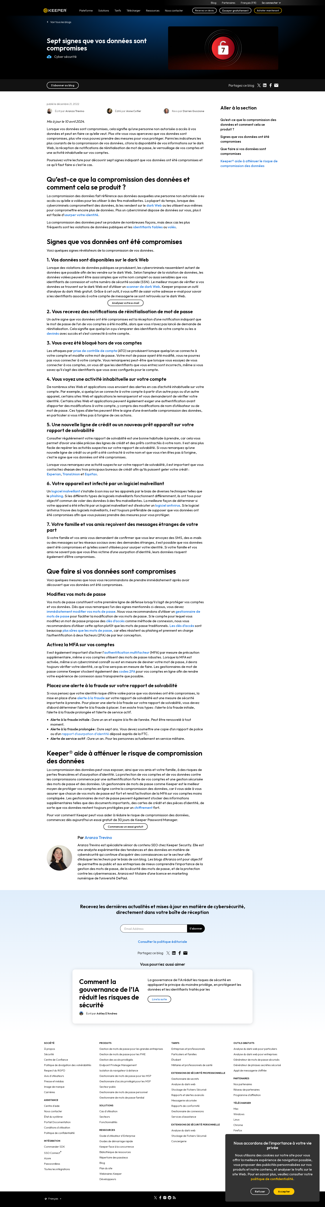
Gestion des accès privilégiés (116, 1059)
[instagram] (165, 1197)
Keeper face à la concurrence (116, 1146)
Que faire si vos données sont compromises (243, 151)
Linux (236, 1119)
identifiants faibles (148, 227)
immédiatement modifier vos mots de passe (81, 611)
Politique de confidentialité (59, 1133)
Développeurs (107, 1179)
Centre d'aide (52, 1106)
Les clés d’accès (181, 626)
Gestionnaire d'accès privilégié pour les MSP (125, 1081)
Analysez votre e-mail (125, 303)
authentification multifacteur (126, 652)
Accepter (284, 1191)
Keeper (55, 10)
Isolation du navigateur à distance (118, 1070)
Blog (213, 2)
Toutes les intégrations (57, 1169)
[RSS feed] (174, 1197)
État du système (53, 1116)
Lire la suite (159, 999)
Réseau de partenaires (246, 1089)
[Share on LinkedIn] (265, 85)
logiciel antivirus (167, 505)
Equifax (91, 474)
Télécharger (133, 10)
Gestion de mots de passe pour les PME (122, 1054)
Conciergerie (179, 1141)
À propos (49, 1048)
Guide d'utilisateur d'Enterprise (117, 1135)
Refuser (260, 1191)
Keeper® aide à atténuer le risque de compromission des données (249, 163)
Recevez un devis (204, 10)
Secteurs (104, 1116)
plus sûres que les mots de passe (87, 630)
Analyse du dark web (183, 1084)
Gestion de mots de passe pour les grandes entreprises (131, 1048)
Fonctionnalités (108, 1122)
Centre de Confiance (56, 1059)
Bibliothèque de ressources (115, 1152)
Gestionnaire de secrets (185, 1078)
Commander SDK (54, 1146)
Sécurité (49, 1054)
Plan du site (105, 1168)
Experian (54, 474)
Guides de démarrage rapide (116, 1141)
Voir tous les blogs (60, 22)
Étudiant (176, 1059)
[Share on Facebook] (270, 85)
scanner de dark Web (143, 286)
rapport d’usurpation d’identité (85, 734)
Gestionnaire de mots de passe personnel (123, 1092)
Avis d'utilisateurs (54, 1076)
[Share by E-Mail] (276, 85)
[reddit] (169, 1197)
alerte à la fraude (91, 698)
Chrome (238, 1125)
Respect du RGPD (54, 1070)
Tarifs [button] (117, 10)
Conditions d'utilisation (57, 1127)
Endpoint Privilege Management (118, 1065)
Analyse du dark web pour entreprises (255, 1054)
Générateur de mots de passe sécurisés (256, 1059)
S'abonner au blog (62, 85)
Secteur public (107, 1086)
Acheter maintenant (268, 10)
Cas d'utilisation (108, 1111)
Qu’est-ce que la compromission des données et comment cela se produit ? (248, 124)
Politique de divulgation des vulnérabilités (67, 1065)
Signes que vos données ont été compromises (244, 139)
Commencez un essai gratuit (125, 826)
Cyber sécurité (65, 56)
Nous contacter (53, 1111)
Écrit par (101, 1013)
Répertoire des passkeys (113, 1157)
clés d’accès (115, 621)
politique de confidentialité (272, 1179)
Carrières (49, 1092)
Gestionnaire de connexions (187, 1111)
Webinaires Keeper (110, 1173)
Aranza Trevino (98, 837)
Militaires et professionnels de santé (191, 1065)
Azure (47, 1158)
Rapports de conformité (185, 1106)
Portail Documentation (57, 1122)
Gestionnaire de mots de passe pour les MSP (125, 1076)
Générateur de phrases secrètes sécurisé (257, 1065)
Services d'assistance (183, 1116)
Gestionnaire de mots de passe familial (121, 1097)
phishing (56, 496)
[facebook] (160, 1197)
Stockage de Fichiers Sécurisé (189, 1089)
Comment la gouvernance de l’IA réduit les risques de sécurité (109, 993)
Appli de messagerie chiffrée (250, 1070)
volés (172, 227)
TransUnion (71, 474)
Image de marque (54, 1086)
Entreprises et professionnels (188, 1048)
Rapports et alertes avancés (187, 1095)
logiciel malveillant (65, 491)
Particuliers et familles (184, 1054)
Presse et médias (54, 1081)
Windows (238, 1114)
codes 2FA (127, 671)
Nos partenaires (242, 1084)
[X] (155, 1197)
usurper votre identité (81, 215)
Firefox (237, 1130)
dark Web (154, 205)
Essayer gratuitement (235, 10)
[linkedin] (151, 1197)
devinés (53, 333)
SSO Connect (52, 1153)
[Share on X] (259, 85)
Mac (236, 1108)
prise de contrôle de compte (95, 351)
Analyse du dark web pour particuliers (255, 1048)
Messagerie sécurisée (184, 1100)
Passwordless (52, 1163)
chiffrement (143, 807)
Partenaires (228, 2)
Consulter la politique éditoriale (162, 941)
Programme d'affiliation (247, 1095)
